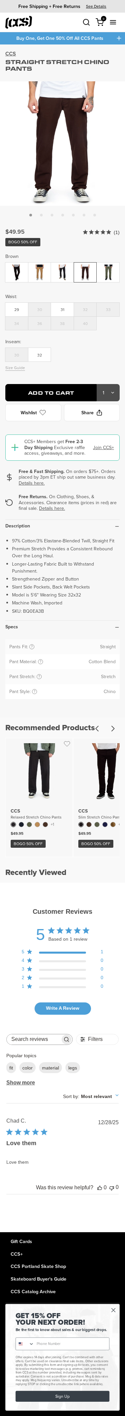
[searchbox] (34, 1039)
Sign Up (62, 1396)
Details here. (32, 483)
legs (72, 1067)
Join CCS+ (103, 447)
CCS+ (17, 1253)
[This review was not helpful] (111, 1187)
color (27, 1067)
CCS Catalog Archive (33, 1291)
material (50, 1067)
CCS (10, 53)
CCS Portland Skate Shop (38, 1266)
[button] (31, 215)
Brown (12, 256)
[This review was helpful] (99, 1188)
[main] (62, 638)
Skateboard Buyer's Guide (38, 1278)
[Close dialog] (113, 1310)
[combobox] (91, 1096)
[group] (62, 6)
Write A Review (62, 1008)
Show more (20, 1082)
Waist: (11, 296)
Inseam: (13, 341)
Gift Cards (21, 1241)
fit (11, 1067)
